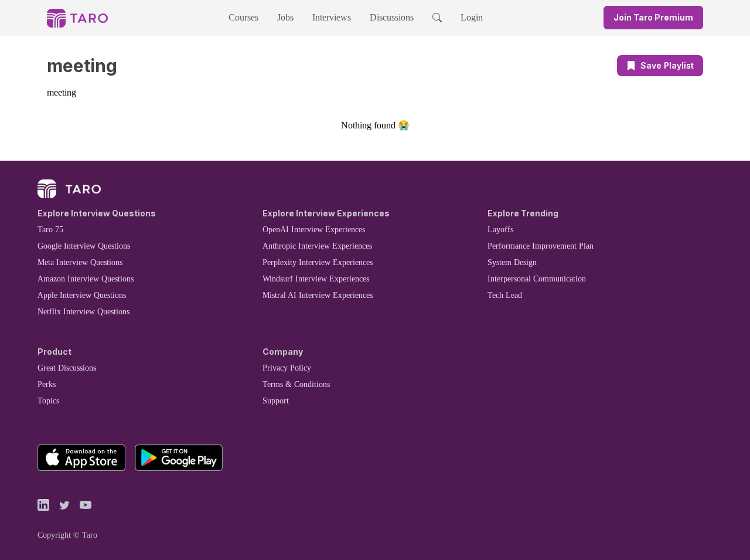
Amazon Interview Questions (86, 278)
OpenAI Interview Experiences (313, 229)
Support (275, 400)
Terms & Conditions (296, 384)
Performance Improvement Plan (541, 246)
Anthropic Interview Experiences (317, 246)
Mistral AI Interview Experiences (317, 295)
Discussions (392, 17)
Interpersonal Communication (537, 278)
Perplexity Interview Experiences (317, 262)
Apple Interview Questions (82, 295)
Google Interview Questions (84, 246)
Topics (48, 400)
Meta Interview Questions (80, 262)
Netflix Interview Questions (83, 311)
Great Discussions (67, 368)
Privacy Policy (286, 368)
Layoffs (500, 229)
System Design (512, 262)
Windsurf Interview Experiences (315, 278)
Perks (47, 384)
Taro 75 (50, 229)
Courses (243, 17)
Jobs (285, 17)
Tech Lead (505, 295)
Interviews (331, 17)
